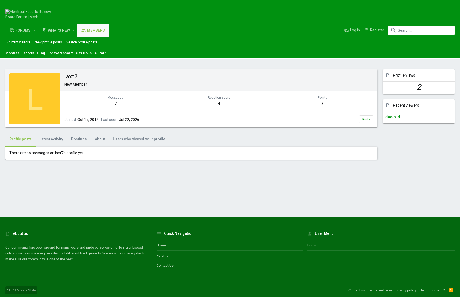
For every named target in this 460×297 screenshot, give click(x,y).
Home (161, 245)
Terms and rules (380, 290)
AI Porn (100, 53)
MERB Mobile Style (21, 290)
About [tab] (100, 139)
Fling (41, 53)
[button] (34, 30)
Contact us (165, 265)
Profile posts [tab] (20, 139)
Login (311, 245)
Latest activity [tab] (51, 139)
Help (423, 290)
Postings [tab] (79, 139)
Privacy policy (406, 290)
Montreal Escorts (19, 53)
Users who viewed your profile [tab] (139, 139)
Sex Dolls (84, 53)
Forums (162, 255)
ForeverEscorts (60, 53)
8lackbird (392, 117)
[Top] (444, 290)
